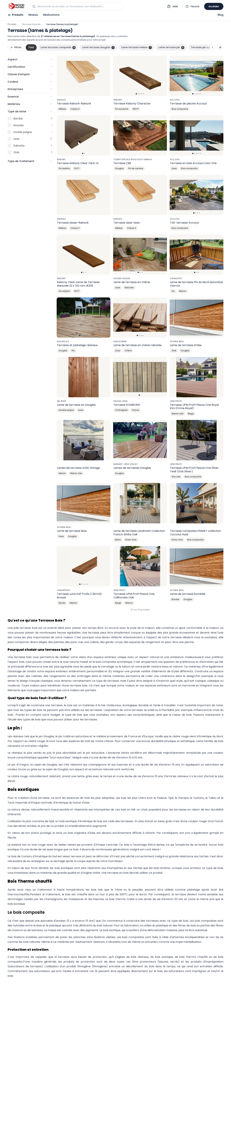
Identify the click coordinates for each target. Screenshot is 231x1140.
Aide (175, 6)
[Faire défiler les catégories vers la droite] (212, 47)
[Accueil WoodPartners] (16, 6)
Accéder (214, 6)
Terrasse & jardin (31, 24)
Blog (220, 15)
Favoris (195, 6)
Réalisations (51, 15)
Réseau (33, 15)
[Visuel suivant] (162, 76)
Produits (17, 15)
